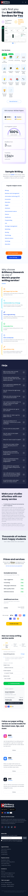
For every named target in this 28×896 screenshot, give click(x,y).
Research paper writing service (8, 861)
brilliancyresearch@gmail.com (8, 873)
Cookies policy (4, 854)
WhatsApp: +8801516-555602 (7, 876)
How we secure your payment (14, 566)
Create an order (14, 623)
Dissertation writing (5, 860)
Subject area (7, 665)
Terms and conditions (6, 849)
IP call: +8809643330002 (6, 882)
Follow (14, 750)
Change (22, 654)
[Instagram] (2, 827)
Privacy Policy (19, 841)
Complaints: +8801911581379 (7, 886)
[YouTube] (15, 827)
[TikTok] (12, 827)
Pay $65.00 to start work (14, 703)
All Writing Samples (13, 253)
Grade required (7, 670)
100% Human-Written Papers (14, 110)
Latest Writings (13, 257)
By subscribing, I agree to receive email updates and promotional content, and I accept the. (12, 841)
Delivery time (6, 676)
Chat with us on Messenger (7, 874)
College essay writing (6, 865)
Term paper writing (5, 863)
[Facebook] (5, 827)
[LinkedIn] (8, 827)
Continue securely (15, 683)
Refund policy (4, 850)
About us (3, 871)
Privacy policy (4, 852)
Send (24, 838)
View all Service (14, 101)
